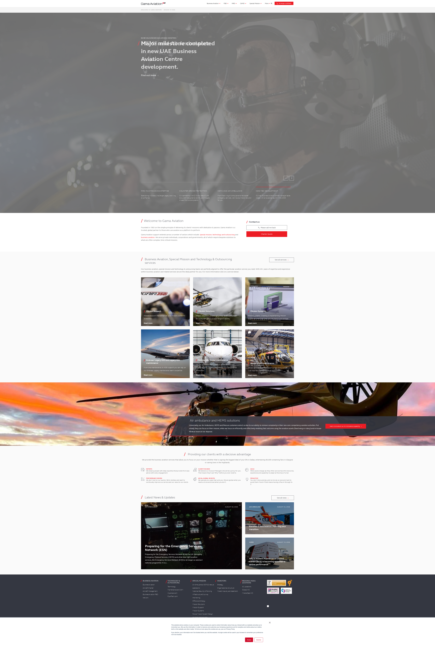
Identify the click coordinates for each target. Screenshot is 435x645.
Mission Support (198, 607)
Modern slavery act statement (227, 591)
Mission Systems (198, 611)
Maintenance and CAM (175, 590)
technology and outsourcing (224, 235)
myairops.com (172, 593)
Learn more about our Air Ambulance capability (345, 426)
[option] (217, 113)
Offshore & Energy (198, 601)
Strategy (220, 585)
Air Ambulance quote (199, 617)
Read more (148, 323)
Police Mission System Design (202, 614)
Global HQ (246, 590)
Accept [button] (249, 640)
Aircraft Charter (148, 588)
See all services (281, 260)
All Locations (246, 587)
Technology (172, 587)
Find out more (148, 59)
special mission (206, 235)
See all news (282, 498)
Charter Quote (266, 234)
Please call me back (267, 228)
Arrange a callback (284, 3)
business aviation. (148, 237)
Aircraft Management (150, 591)
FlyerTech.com (173, 596)
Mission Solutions (198, 604)
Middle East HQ (247, 593)
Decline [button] (258, 640)
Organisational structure (225, 588)
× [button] (269, 622)
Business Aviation (149, 585)
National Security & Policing (202, 591)
